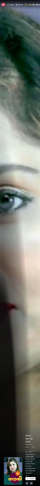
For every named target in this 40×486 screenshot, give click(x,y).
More (27, 475)
